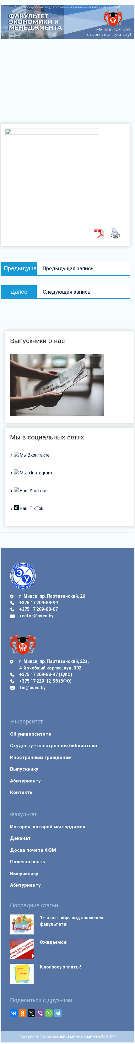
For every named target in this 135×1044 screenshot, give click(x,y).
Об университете (30, 734)
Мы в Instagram (35, 472)
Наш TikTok (31, 508)
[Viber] (40, 1013)
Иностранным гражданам (41, 757)
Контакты (22, 792)
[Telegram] (58, 1013)
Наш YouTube (33, 490)
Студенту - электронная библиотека (53, 745)
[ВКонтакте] (14, 1013)
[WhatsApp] (49, 1013)
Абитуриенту (25, 781)
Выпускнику (24, 769)
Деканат (20, 838)
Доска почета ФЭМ (33, 850)
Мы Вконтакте (34, 455)
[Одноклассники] (22, 1013)
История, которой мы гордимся (47, 827)
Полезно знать (27, 862)
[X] (31, 1013)
